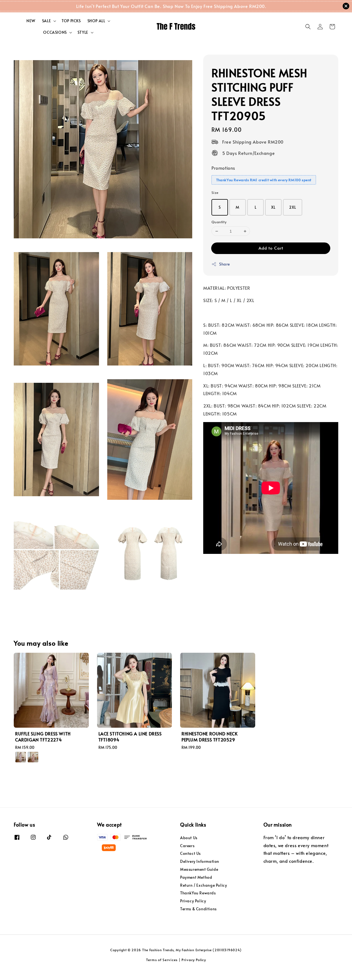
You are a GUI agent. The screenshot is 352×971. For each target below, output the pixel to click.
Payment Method (196, 877)
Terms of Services (162, 959)
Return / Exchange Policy (203, 885)
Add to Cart (270, 248)
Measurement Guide (199, 869)
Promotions (223, 168)
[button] (308, 27)
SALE (46, 20)
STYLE (83, 32)
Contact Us (190, 853)
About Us (188, 837)
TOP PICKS (71, 20)
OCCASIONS (55, 32)
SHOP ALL (96, 20)
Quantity (218, 221)
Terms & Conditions (198, 908)
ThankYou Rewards (198, 892)
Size (215, 192)
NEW (30, 20)
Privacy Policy (193, 900)
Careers (187, 845)
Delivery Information (199, 861)
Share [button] (224, 264)
